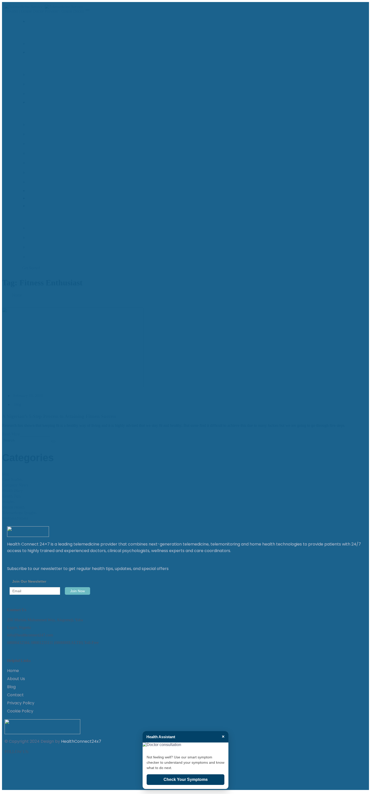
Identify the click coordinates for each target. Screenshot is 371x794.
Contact (15, 695)
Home (13, 670)
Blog (11, 686)
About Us (16, 678)
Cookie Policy (20, 711)
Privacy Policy (20, 703)
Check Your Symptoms (186, 779)
